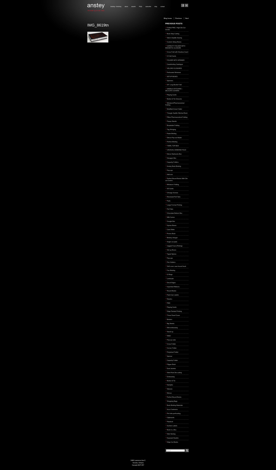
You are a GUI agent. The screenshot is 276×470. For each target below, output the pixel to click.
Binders (169, 319)
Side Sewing (171, 434)
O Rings (169, 274)
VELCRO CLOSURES (174, 68)
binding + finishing (116, 6)
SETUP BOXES (172, 76)
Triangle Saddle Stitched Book (177, 113)
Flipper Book (171, 364)
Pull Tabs (170, 209)
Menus (169, 393)
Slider (169, 336)
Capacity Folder (172, 360)
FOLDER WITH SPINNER (175, 60)
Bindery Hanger (172, 237)
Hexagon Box (171, 158)
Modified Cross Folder (174, 109)
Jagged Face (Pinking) (174, 246)
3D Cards (170, 188)
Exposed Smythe (173, 438)
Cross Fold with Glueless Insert (177, 52)
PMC (168, 303)
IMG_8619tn (98, 25)
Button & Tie (171, 381)
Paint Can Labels (173, 295)
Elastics (169, 299)
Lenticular (170, 278)
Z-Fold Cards (171, 56)
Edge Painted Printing (174, 311)
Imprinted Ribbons (173, 287)
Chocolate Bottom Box (174, 213)
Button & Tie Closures (174, 99)
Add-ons (170, 174)
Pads (168, 201)
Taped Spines (171, 254)
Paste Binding (171, 133)
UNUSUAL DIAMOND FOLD (176, 150)
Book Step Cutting (173, 34)
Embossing (171, 376)
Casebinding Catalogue (175, 64)
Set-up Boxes (171, 250)
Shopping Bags (172, 401)
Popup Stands (172, 121)
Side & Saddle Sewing (174, 38)
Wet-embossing (172, 327)
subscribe (148, 6)
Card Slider (171, 229)
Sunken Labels (172, 426)
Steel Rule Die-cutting (174, 372)
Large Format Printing (174, 205)
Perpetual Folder (172, 352)
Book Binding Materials (175, 405)
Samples (170, 385)
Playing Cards (171, 95)
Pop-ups (170, 170)
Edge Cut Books (172, 442)
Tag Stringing (171, 129)
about (126, 6)
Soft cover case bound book (176, 266)
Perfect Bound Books (174, 397)
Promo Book (171, 233)
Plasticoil (170, 421)
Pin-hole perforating (173, 413)
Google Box (171, 221)
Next (187, 18)
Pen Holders (171, 262)
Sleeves (169, 389)
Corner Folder (172, 348)
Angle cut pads (172, 242)
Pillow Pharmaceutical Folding (177, 117)
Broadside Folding (173, 125)
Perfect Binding (172, 142)
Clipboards (170, 417)
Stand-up (170, 332)
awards (133, 6)
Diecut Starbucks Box (174, 154)
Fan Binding (171, 270)
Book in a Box (171, 430)
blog (155, 6)
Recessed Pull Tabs (173, 197)
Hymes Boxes (171, 225)
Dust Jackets (171, 368)
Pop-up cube (171, 340)
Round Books (171, 291)
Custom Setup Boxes (174, 42)
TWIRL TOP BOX (173, 146)
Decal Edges (171, 282)
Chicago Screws (172, 193)
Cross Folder (171, 344)
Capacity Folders (173, 162)
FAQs (140, 6)
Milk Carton (171, 217)
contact (162, 6)
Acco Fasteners (172, 409)
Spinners (170, 80)
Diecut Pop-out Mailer (174, 137)
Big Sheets (170, 323)
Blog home (168, 18)
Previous (178, 18)
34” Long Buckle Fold (174, 85)
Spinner (169, 356)
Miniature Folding (173, 184)
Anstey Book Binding (174, 166)
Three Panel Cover (173, 315)
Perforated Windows (174, 72)
